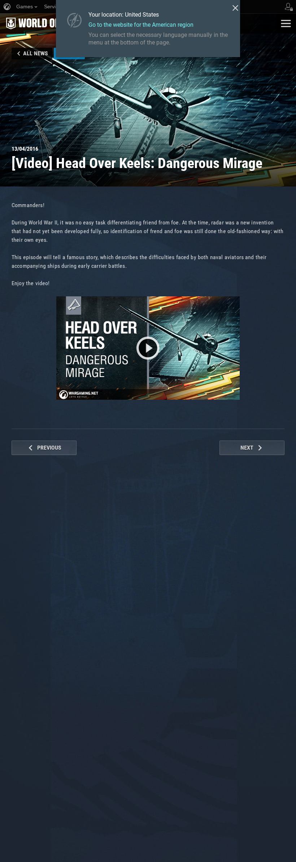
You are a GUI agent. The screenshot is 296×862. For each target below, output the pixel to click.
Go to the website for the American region (140, 24)
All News (35, 53)
